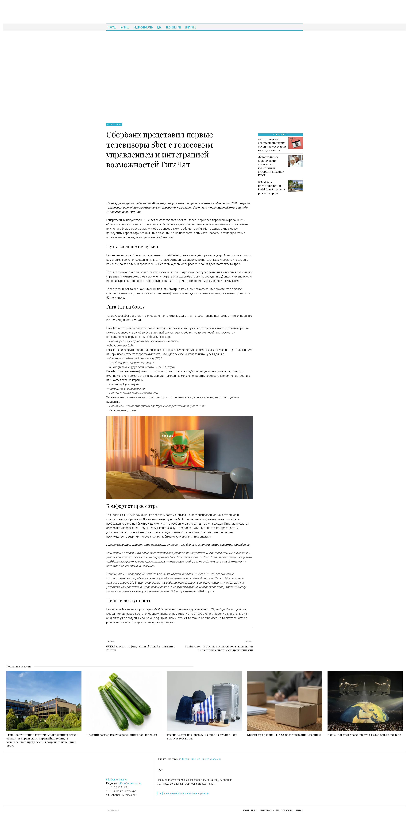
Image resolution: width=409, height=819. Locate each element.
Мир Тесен (182, 759)
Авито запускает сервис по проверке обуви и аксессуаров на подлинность (272, 144)
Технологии (114, 124)
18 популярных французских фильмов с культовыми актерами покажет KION (271, 166)
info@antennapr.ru (116, 779)
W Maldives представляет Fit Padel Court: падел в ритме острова (271, 187)
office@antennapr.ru (130, 783)
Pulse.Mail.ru (197, 759)
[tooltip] (297, 27)
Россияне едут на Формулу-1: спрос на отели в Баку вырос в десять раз (202, 736)
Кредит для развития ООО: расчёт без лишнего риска (284, 734)
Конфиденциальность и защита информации (183, 793)
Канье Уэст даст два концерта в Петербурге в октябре (364, 734)
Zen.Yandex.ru (213, 759)
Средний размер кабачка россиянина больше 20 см (122, 734)
